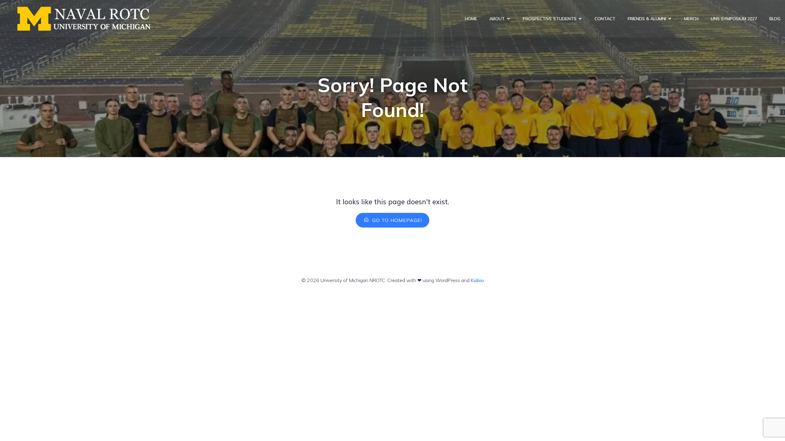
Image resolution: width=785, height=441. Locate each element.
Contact (605, 18)
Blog (774, 18)
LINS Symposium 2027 (734, 18)
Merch (691, 18)
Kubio (477, 280)
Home (471, 18)
